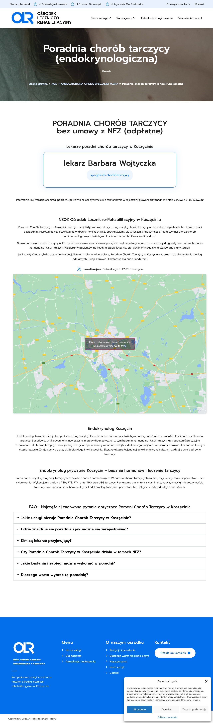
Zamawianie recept (190, 18)
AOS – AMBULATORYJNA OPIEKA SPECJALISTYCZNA (84, 84)
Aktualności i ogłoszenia (156, 18)
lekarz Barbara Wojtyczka (110, 163)
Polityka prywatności (167, 717)
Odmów (166, 709)
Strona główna (38, 84)
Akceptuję (139, 709)
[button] (206, 681)
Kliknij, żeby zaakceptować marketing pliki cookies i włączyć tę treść (110, 344)
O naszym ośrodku (176, 4)
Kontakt (199, 4)
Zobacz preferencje (194, 709)
